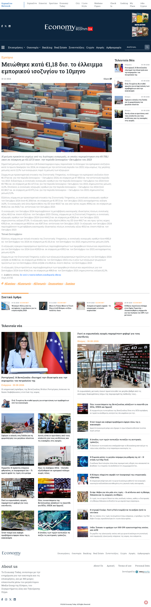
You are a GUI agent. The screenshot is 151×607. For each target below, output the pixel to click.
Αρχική (110, 565)
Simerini (43, 3)
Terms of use (124, 565)
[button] (2, 47)
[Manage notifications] (146, 602)
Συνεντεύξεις (76, 47)
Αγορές (100, 47)
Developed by (128, 571)
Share (106, 79)
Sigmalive (32, 3)
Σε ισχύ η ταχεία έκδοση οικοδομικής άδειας (40, 275)
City (78, 3)
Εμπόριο (7, 57)
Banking (47, 47)
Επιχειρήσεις (15, 47)
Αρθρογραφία (113, 47)
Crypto (90, 47)
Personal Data (142, 565)
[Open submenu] (24, 47)
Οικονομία (32, 47)
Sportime (53, 3)
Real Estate (60, 47)
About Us (98, 565)
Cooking (124, 3)
